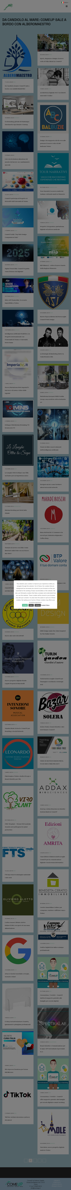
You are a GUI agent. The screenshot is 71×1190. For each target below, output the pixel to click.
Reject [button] (31, 605)
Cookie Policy (45, 605)
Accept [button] (25, 605)
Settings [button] (38, 605)
